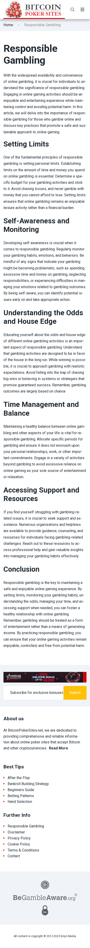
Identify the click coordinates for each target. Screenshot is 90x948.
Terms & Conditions (23, 850)
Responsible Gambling (26, 826)
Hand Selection (20, 801)
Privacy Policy (19, 838)
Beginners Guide (21, 790)
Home (8, 25)
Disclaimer (16, 832)
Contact (14, 856)
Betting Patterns (21, 796)
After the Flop (19, 778)
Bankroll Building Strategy (28, 784)
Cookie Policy (19, 844)
